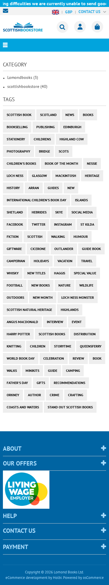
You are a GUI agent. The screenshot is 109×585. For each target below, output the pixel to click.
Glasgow (39, 175)
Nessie (92, 163)
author (34, 395)
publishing (45, 127)
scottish (34, 236)
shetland (15, 212)
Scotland (48, 115)
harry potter (18, 334)
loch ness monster (77, 297)
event (77, 322)
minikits (32, 370)
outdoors (15, 297)
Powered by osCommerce (83, 577)
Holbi (57, 577)
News (69, 115)
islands (81, 200)
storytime (62, 346)
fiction (13, 236)
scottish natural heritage (29, 309)
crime (54, 395)
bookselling (17, 127)
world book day (21, 358)
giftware (14, 249)
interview (55, 322)
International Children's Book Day (36, 200)
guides (53, 188)
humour (81, 236)
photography (18, 151)
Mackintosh (66, 175)
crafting (75, 395)
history (13, 188)
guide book (91, 249)
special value (85, 273)
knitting (14, 346)
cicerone (38, 249)
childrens (42, 139)
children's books (21, 163)
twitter (38, 224)
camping (73, 370)
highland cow (72, 139)
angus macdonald (22, 322)
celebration (53, 358)
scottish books (52, 334)
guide (52, 370)
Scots (64, 151)
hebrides (39, 212)
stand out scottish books (70, 407)
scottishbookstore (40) (27, 86)
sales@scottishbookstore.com (7, 10)
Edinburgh (72, 127)
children (37, 346)
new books (40, 285)
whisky (13, 273)
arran (33, 188)
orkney (13, 395)
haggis (59, 273)
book (97, 358)
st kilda (87, 224)
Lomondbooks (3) (22, 77)
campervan (16, 261)
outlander (63, 249)
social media (82, 212)
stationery (16, 139)
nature (64, 285)
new (70, 188)
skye (59, 212)
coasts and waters (23, 407)
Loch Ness (15, 175)
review (78, 358)
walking (58, 236)
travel (86, 261)
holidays (41, 261)
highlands (69, 309)
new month (43, 297)
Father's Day (17, 383)
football (15, 285)
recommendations (69, 383)
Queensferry (90, 346)
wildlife (86, 285)
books (88, 115)
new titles (36, 273)
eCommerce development (26, 577)
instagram (63, 224)
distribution (85, 334)
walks (12, 370)
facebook (15, 224)
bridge (44, 151)
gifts (41, 383)
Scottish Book (19, 115)
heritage (92, 175)
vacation (65, 261)
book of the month (61, 163)
